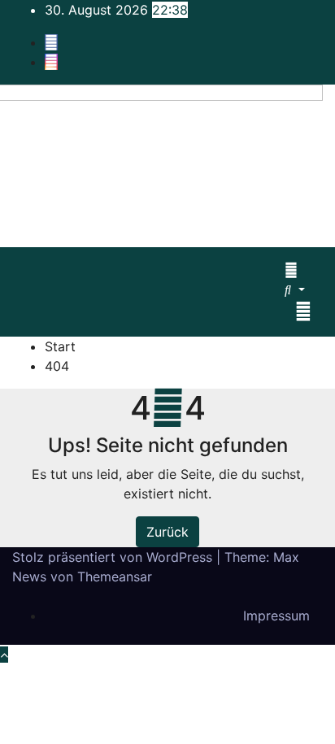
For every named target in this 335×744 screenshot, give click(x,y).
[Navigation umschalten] (303, 311)
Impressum (276, 615)
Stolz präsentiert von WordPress (114, 557)
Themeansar (114, 576)
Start (60, 346)
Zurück (167, 532)
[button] (295, 289)
